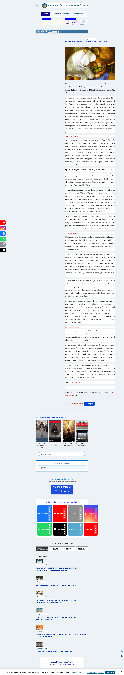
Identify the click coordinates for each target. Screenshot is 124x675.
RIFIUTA (101, 672)
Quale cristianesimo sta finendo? (55, 652)
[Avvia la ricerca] (41, 454)
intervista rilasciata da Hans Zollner (100, 84)
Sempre (82, 549)
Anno (69, 549)
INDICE (45, 14)
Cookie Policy (76, 672)
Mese (55, 549)
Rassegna (82, 14)
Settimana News (77, 382)
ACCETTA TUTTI (110, 672)
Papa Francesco (52, 14)
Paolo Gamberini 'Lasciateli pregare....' (58, 585)
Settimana (42, 549)
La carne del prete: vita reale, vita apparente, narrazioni (56, 601)
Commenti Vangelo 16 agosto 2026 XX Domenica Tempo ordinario (56, 569)
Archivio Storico (62, 463)
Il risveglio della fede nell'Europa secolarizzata (52, 22)
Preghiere (68, 14)
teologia (89, 404)
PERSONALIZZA (92, 672)
